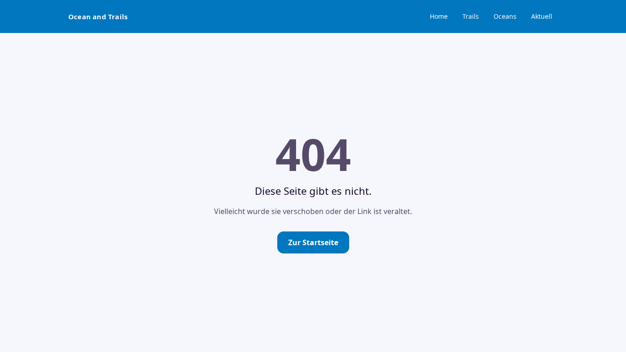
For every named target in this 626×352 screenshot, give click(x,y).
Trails (470, 16)
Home (439, 16)
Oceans (505, 16)
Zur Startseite (313, 242)
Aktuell (541, 16)
